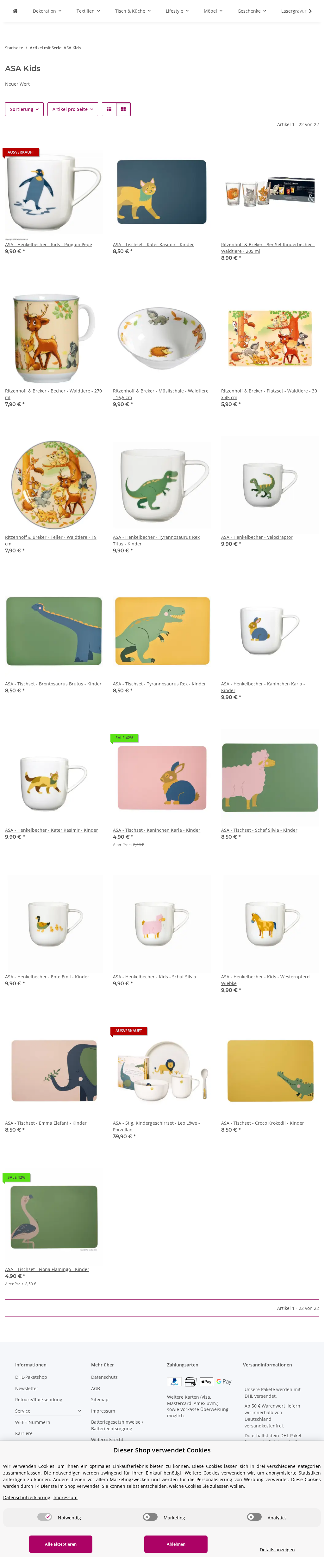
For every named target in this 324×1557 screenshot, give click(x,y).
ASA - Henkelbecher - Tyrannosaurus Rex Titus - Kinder (156, 540)
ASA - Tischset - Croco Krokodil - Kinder (262, 1123)
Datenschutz (104, 1377)
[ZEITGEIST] (15, 11)
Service (22, 1411)
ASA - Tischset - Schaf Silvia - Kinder (259, 830)
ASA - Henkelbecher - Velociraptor (257, 537)
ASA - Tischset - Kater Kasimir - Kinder (153, 244)
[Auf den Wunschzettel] (92, 154)
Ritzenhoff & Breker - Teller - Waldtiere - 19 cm (51, 540)
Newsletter (26, 1388)
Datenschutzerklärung (26, 1497)
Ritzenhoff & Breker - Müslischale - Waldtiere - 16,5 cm (161, 394)
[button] (306, 11)
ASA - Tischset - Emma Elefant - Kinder (46, 1123)
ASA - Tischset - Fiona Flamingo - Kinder (47, 1269)
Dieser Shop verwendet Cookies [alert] (162, 1450)
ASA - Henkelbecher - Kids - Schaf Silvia (154, 977)
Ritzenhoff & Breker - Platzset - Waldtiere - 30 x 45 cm (269, 394)
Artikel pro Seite (70, 109)
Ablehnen (176, 1544)
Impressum (103, 1411)
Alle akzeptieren (61, 1544)
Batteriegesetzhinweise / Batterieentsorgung (117, 1425)
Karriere (24, 1433)
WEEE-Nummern (32, 1422)
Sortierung (21, 109)
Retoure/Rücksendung (38, 1399)
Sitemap (100, 1399)
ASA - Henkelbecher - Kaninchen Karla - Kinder (263, 687)
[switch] (44, 1517)
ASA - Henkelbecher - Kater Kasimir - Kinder (51, 830)
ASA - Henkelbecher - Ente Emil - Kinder (47, 977)
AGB (95, 1388)
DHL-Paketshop (31, 1377)
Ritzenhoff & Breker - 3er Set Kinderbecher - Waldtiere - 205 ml (268, 247)
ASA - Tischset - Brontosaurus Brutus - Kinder (53, 684)
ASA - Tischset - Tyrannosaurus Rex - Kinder (159, 684)
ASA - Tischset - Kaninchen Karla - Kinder (156, 830)
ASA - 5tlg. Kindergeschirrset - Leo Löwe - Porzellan (156, 1126)
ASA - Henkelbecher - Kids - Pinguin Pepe (48, 244)
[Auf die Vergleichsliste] (76, 154)
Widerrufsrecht (107, 1440)
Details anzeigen (277, 1550)
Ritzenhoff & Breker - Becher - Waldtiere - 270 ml (53, 394)
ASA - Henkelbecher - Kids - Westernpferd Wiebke (265, 980)
